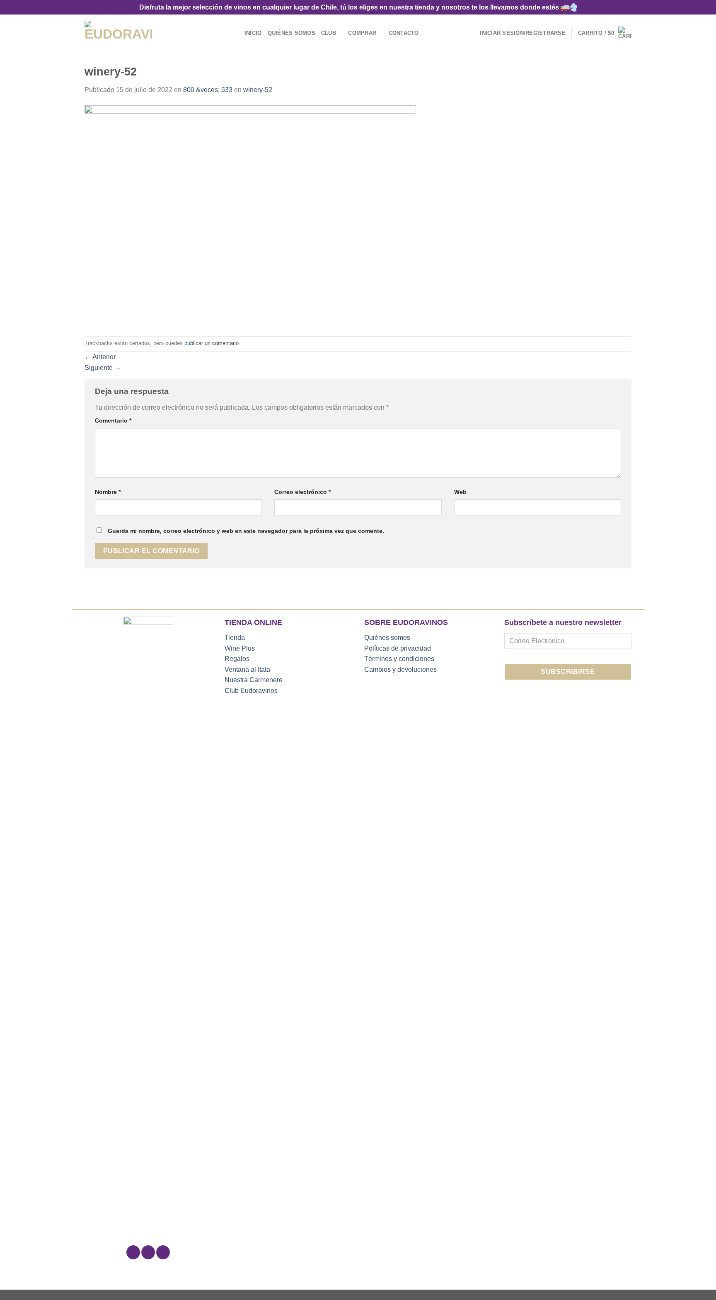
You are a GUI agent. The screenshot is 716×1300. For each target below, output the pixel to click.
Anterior (100, 356)
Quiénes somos (387, 637)
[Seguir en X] (163, 1252)
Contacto (404, 33)
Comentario (113, 420)
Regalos (237, 658)
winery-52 (257, 89)
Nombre (108, 491)
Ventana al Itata (247, 669)
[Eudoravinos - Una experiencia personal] (118, 33)
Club (328, 33)
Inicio (253, 33)
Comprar (362, 33)
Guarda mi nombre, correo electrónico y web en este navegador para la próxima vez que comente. (246, 530)
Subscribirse (568, 671)
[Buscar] (229, 33)
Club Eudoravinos (251, 690)
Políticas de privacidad (397, 648)
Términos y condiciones (399, 658)
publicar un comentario (211, 343)
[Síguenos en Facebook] (133, 1252)
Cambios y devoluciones (400, 669)
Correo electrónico (302, 491)
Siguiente (103, 367)
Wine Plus (240, 648)
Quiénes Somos (291, 33)
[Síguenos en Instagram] (148, 1252)
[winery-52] (250, 215)
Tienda (235, 637)
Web (460, 491)
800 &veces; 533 (207, 89)
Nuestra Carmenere (254, 679)
